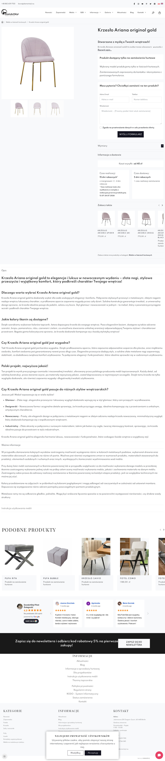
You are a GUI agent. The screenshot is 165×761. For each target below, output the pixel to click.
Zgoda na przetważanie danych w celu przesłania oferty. (129, 128)
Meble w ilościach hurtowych (140, 255)
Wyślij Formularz (130, 134)
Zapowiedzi (60, 12)
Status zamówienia (83, 698)
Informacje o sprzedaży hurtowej (82, 669)
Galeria (108, 12)
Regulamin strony (82, 690)
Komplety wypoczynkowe (12, 739)
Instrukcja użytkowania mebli (16, 508)
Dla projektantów (82, 673)
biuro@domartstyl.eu (26, 4)
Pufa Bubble (51, 578)
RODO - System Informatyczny (82, 694)
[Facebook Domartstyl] (134, 3)
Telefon (135, 94)
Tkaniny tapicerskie (82, 680)
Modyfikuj (75, 753)
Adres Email (104, 94)
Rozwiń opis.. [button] (105, 50)
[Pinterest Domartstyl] (146, 3)
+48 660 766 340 (119, 741)
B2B (82, 12)
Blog (132, 12)
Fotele (5, 722)
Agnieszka (95, 603)
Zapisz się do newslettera (134, 643)
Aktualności (121, 12)
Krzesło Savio (91, 578)
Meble (71, 12)
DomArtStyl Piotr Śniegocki (31, 606)
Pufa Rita (11, 578)
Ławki (5, 736)
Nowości (48, 12)
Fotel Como (128, 578)
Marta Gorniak (128, 603)
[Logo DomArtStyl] (9, 12)
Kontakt (141, 12)
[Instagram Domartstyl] (138, 3)
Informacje (94, 12)
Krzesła (6, 725)
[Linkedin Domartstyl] (154, 3)
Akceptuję (93, 753)
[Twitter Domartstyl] (150, 3)
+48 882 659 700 (8, 4)
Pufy (5, 733)
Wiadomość (104, 106)
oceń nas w (30, 621)
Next (162, 205)
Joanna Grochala (67, 603)
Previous (159, 205)
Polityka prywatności (82, 686)
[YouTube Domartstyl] (142, 3)
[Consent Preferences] (4, 756)
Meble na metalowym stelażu (13, 742)
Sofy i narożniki (8, 728)
